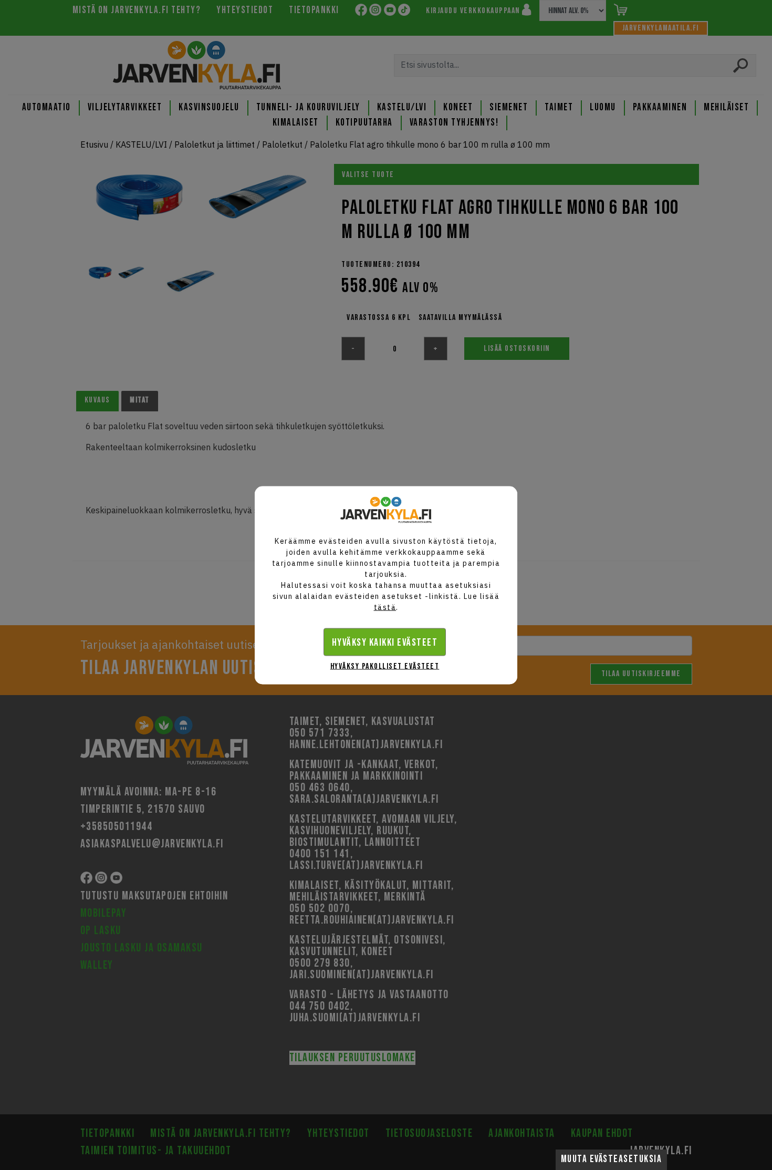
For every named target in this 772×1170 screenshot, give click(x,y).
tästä (385, 607)
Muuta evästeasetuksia (611, 1159)
